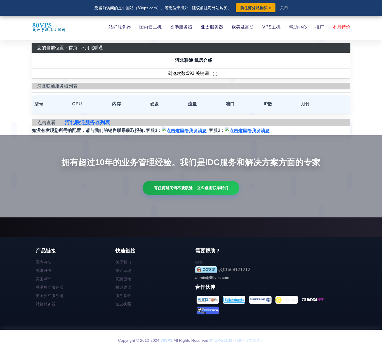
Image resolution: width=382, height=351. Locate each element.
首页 (73, 47)
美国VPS (43, 279)
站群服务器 (45, 304)
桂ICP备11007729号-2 (229, 340)
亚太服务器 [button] (212, 27)
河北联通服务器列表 (87, 122)
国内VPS (43, 262)
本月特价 (341, 27)
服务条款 (123, 295)
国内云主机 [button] (150, 27)
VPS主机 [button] (271, 27)
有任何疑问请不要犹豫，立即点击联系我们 (191, 188)
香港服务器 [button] (181, 27)
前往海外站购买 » (255, 8)
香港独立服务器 (49, 287)
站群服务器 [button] (120, 27)
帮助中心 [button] (298, 27)
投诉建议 (123, 287)
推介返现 (123, 270)
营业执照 (123, 304)
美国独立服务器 (49, 295)
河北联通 (94, 47)
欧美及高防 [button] (243, 27)
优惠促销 (123, 279)
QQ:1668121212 (233, 269)
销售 (199, 262)
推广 (319, 27)
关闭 (284, 8)
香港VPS (43, 270)
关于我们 (123, 262)
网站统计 (256, 340)
